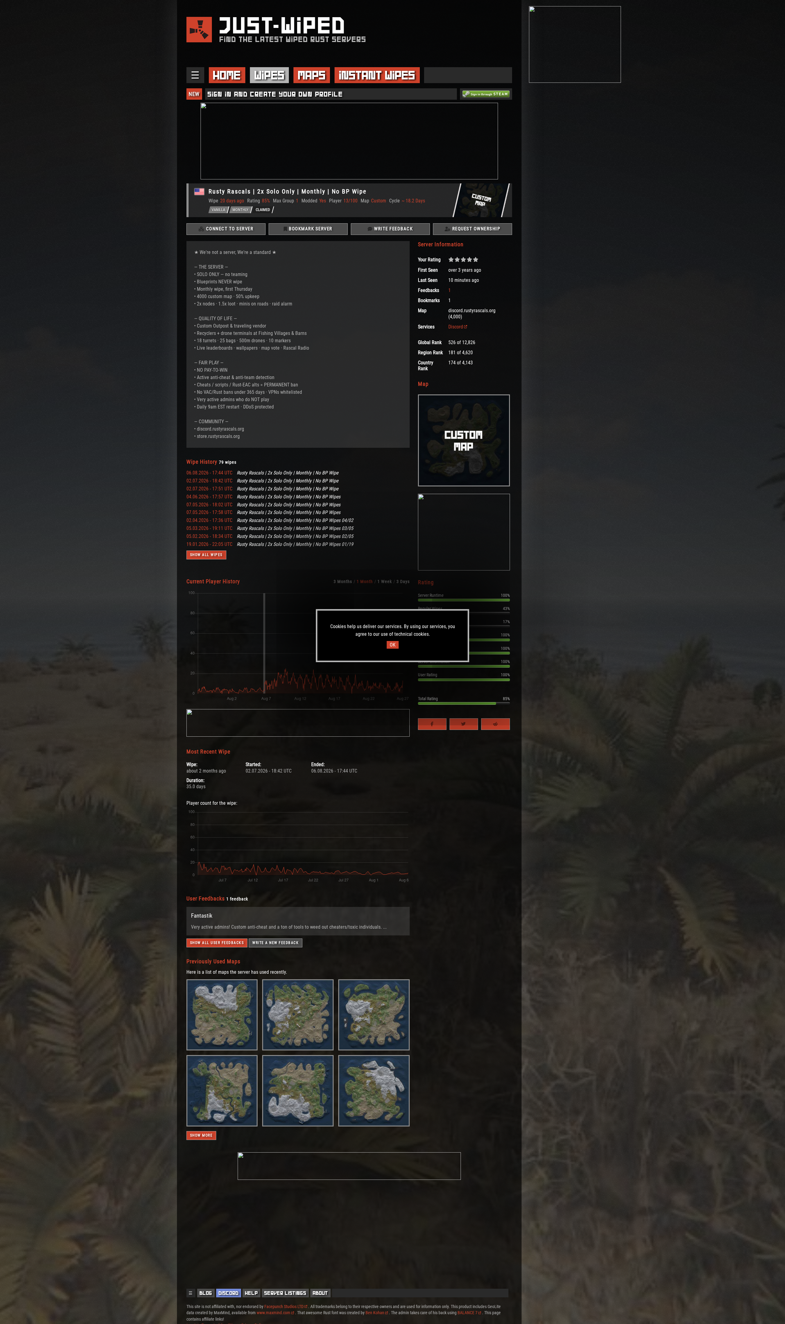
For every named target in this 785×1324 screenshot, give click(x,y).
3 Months (343, 581)
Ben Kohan (375, 1312)
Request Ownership (475, 229)
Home (227, 75)
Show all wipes (206, 555)
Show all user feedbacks (217, 943)
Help (251, 1293)
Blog (206, 1293)
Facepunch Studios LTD (284, 1306)
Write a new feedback (275, 943)
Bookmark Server (310, 229)
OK (393, 645)
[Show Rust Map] (222, 1049)
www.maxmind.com (273, 1312)
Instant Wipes (377, 75)
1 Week (384, 581)
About (320, 1293)
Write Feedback (393, 229)
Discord (455, 327)
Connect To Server (229, 229)
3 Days (403, 581)
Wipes (270, 75)
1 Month (365, 581)
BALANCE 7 (467, 1312)
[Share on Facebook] (432, 724)
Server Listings (285, 1293)
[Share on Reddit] (495, 724)
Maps (312, 75)
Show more (201, 1135)
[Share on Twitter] (464, 724)
